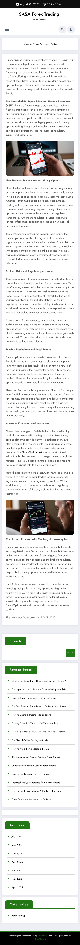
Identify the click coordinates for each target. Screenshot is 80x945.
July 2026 (16, 836)
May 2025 (17, 879)
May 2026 (17, 853)
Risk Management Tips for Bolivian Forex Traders (36, 757)
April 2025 (17, 887)
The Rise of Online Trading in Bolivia (30, 740)
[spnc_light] (71, 29)
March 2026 (18, 870)
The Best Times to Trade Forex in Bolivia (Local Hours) (39, 706)
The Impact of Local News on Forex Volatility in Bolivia (39, 689)
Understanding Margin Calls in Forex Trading (34, 765)
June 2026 (17, 845)
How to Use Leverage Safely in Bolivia (31, 774)
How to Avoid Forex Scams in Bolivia (30, 749)
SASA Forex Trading (39, 14)
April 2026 (17, 862)
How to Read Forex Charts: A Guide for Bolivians (36, 791)
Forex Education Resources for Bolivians (32, 799)
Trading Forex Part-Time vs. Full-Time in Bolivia (35, 723)
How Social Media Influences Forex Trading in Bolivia (38, 731)
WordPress (42, 935)
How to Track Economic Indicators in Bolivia (34, 698)
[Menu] (7, 29)
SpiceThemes (40, 939)
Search (15, 641)
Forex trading (18, 915)
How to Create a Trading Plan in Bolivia (31, 715)
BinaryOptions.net (32, 452)
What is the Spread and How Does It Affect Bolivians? (39, 681)
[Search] (62, 29)
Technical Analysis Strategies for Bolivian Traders (36, 782)
